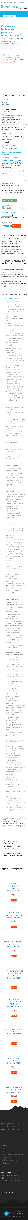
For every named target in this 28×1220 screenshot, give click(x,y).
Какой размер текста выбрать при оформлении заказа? (14, 740)
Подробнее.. (4, 1186)
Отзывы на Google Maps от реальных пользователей (14, 944)
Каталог (20, 39)
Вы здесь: (5, 39)
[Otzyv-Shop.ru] (10, 7)
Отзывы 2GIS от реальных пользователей (14, 1060)
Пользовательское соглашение (14, 1155)
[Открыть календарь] (23, 208)
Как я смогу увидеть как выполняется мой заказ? (12, 490)
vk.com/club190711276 (11, 1129)
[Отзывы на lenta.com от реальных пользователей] (14, 79)
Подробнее (9, 16)
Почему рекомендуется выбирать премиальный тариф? (14, 653)
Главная (12, 39)
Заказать (14, 900)
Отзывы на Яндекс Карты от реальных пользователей (14, 915)
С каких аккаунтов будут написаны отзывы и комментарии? (12, 442)
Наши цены (7, 1152)
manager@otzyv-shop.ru (18, 2)
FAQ (4, 1166)
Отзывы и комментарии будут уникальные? (14, 408)
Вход (3, 2)
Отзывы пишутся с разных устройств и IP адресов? (12, 464)
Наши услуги (7, 1149)
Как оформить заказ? (11, 298)
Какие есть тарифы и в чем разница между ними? (13, 598)
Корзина (9, 2)
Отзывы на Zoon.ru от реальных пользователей (14, 1031)
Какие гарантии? (10, 523)
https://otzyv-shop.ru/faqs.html (13, 826)
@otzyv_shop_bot (9, 1126)
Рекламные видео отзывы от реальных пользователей (14, 1089)
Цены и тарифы (11, 647)
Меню (21, 8)
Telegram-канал (10, 848)
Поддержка (7, 1163)
